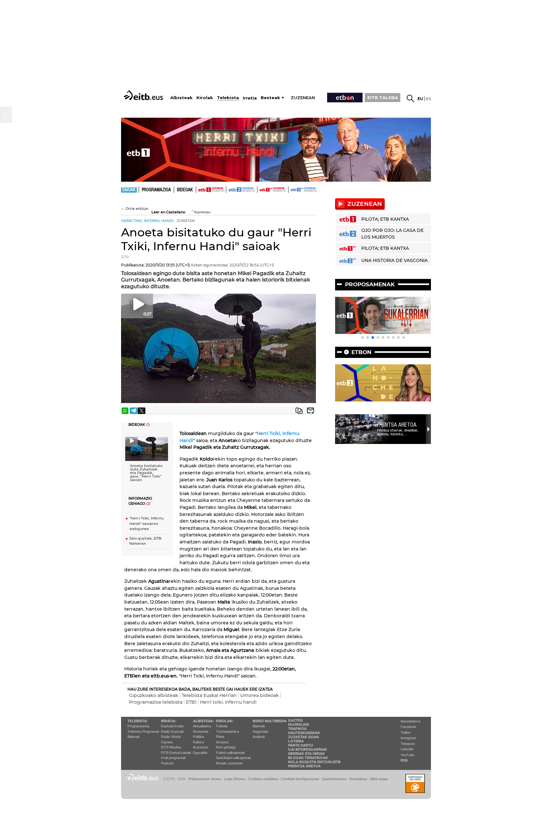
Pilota (220, 737)
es (428, 98)
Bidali (310, 411)
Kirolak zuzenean (229, 763)
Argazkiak (260, 731)
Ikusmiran (200, 747)
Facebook (408, 727)
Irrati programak (173, 758)
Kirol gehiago (226, 747)
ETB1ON (260, 189)
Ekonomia (200, 731)
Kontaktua (358, 779)
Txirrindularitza (227, 731)
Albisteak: (203, 721)
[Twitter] (141, 411)
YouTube (407, 755)
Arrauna (222, 742)
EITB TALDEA (382, 97)
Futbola (221, 726)
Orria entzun (137, 209)
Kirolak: (225, 721)
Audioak (259, 737)
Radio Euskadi (172, 731)
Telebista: (137, 721)
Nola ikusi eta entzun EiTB (314, 762)
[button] (362, 337)
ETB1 (211, 189)
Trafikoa (297, 729)
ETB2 (241, 189)
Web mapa (379, 779)
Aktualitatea (202, 726)
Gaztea (166, 742)
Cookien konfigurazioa (300, 779)
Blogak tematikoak (308, 758)
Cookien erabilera (263, 779)
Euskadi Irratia (172, 726)
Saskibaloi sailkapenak (233, 758)
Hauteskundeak (304, 733)
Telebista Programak (143, 731)
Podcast (167, 763)
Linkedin (407, 749)
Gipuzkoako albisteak (153, 695)
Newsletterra (410, 721)
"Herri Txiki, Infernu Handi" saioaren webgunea (146, 523)
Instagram (408, 738)
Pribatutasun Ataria (204, 779)
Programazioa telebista (155, 702)
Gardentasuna (334, 779)
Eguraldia (200, 753)
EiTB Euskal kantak (176, 753)
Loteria (296, 741)
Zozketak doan (303, 737)
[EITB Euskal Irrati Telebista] (144, 95)
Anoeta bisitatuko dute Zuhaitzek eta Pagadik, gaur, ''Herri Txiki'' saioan (146, 473)
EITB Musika (171, 747)
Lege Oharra (234, 779)
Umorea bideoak (259, 695)
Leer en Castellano (168, 212)
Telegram (408, 744)
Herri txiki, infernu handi (228, 702)
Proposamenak (370, 284)
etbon (361, 352)
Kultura (198, 742)
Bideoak (185, 190)
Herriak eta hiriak (306, 754)
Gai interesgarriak (307, 749)
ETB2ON (291, 189)
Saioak (129, 190)
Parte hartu (300, 745)
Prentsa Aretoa (397, 424)
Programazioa (156, 190)
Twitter (406, 732)
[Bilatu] (410, 98)
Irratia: (168, 721)
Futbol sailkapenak (230, 753)
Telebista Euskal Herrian (209, 695)
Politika (198, 737)
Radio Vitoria (170, 737)
